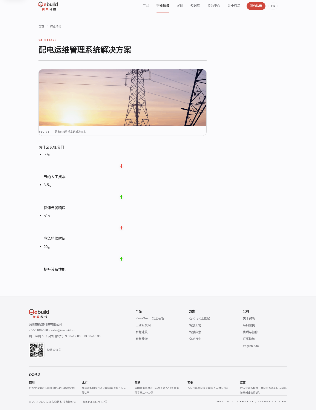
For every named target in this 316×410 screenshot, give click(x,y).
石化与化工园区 (199, 318)
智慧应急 (195, 332)
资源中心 (213, 5)
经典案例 (249, 325)
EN (273, 6)
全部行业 (195, 339)
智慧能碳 (142, 339)
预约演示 (256, 6)
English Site (251, 345)
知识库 (195, 5)
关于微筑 (234, 5)
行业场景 (162, 5)
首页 (41, 26)
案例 (180, 5)
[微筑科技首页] (48, 6)
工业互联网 (143, 325)
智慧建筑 (142, 332)
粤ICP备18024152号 (95, 402)
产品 (146, 5)
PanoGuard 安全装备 (150, 318)
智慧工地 (195, 325)
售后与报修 (250, 332)
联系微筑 (249, 339)
